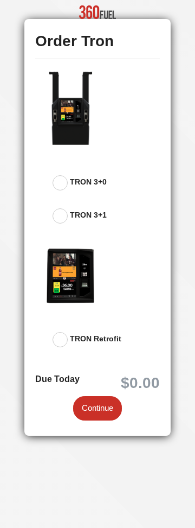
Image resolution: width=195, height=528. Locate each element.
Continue (97, 407)
